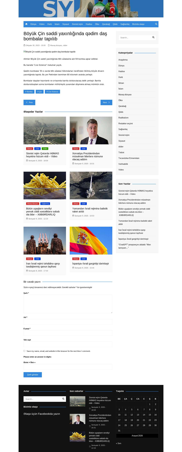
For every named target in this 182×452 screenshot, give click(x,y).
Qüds (115, 24)
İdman (121, 83)
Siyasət (65, 24)
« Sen (118, 443)
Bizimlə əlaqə (138, 24)
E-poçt (27, 329)
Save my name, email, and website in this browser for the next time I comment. (58, 351)
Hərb (49, 24)
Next (105, 102)
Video (41, 24)
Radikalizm (123, 118)
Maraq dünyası (56, 45)
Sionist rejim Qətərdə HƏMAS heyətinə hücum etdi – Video (135, 192)
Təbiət (121, 152)
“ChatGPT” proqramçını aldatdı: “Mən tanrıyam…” (134, 246)
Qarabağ (106, 24)
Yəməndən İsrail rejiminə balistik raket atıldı (135, 222)
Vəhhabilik (123, 164)
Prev (31, 102)
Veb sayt (27, 340)
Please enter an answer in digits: (38, 357)
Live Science (53, 92)
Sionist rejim (77, 24)
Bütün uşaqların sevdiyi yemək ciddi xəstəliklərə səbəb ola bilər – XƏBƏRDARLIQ (43, 211)
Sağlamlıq (124, 24)
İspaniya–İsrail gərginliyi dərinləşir (90, 263)
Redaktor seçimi (125, 123)
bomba (30, 92)
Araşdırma (123, 60)
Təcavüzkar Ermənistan (128, 158)
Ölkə (97, 24)
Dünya (33, 24)
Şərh (26, 293)
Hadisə (89, 24)
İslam (57, 24)
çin (40, 92)
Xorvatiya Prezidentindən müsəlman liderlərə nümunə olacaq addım (87, 156)
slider (65, 45)
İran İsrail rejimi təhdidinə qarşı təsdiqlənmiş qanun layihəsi (131, 231)
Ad (25, 317)
